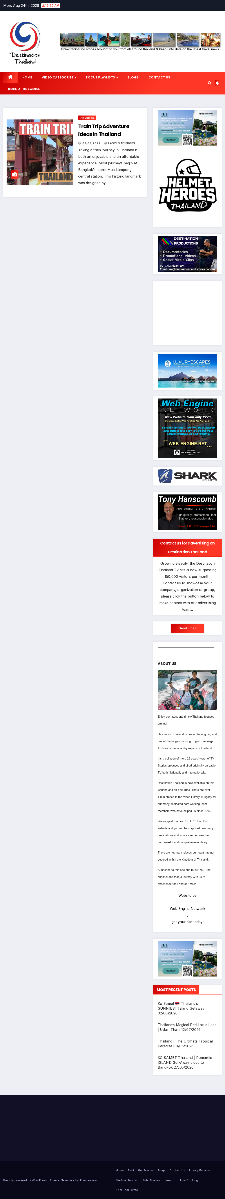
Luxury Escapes (200, 1170)
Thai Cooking (189, 1180)
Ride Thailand (152, 1180)
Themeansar (88, 1180)
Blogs (161, 1170)
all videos (87, 117)
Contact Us (177, 1170)
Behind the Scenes (141, 1170)
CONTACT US (159, 77)
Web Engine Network (187, 908)
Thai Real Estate (127, 1190)
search (170, 1180)
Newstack (67, 1180)
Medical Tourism (127, 1180)
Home (120, 1170)
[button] (209, 83)
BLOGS (133, 77)
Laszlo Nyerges (121, 143)
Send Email (187, 628)
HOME (27, 77)
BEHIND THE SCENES (24, 89)
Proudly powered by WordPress (25, 1180)
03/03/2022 (91, 143)
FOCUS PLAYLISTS (101, 77)
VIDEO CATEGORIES (58, 77)
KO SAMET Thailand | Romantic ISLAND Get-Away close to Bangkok (185, 1062)
